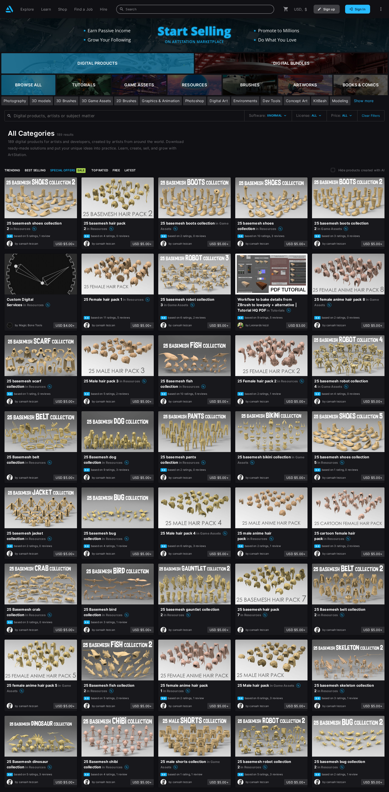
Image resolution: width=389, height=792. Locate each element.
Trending (12, 170)
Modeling (340, 101)
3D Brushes (66, 101)
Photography (15, 101)
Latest (130, 170)
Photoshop (194, 101)
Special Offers (67, 170)
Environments (245, 101)
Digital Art (219, 101)
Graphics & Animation (160, 101)
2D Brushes (126, 101)
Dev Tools (271, 101)
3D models (41, 101)
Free (116, 170)
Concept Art (297, 101)
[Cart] (286, 9)
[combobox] (195, 9)
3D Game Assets (96, 101)
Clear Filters (371, 115)
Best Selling (35, 170)
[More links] (381, 9)
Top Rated (99, 170)
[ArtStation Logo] (9, 9)
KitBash (319, 101)
